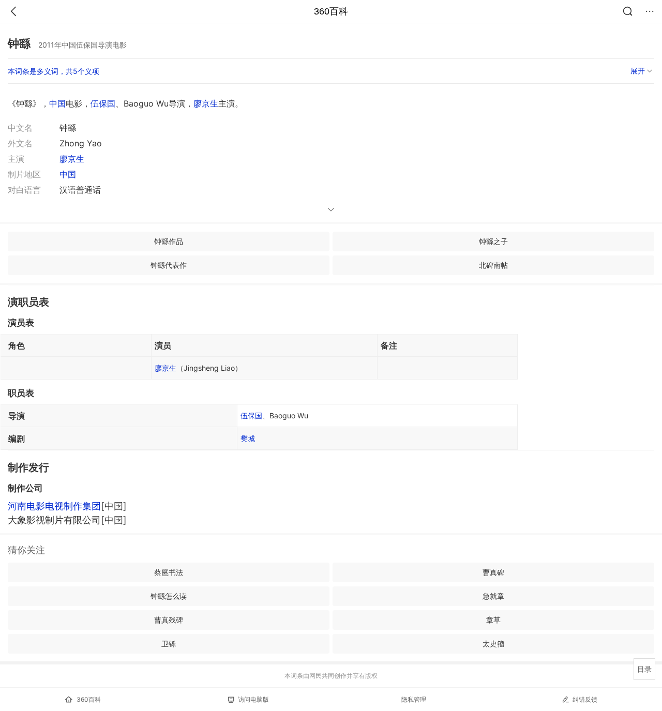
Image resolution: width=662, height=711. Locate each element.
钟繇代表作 (169, 265)
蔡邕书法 (168, 572)
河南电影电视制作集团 (54, 506)
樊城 (247, 438)
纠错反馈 (585, 699)
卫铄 (168, 643)
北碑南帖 (493, 265)
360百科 (331, 11)
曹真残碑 (168, 619)
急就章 (493, 596)
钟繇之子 (493, 241)
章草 (493, 619)
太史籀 (493, 643)
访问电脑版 (253, 699)
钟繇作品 (168, 241)
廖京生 (205, 103)
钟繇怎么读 (169, 596)
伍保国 (103, 103)
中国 (57, 103)
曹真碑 (493, 572)
